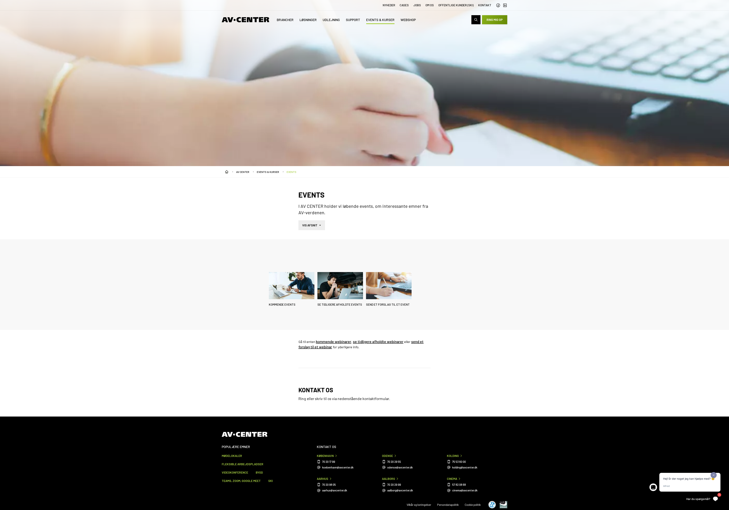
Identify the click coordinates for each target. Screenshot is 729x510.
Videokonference (235, 472)
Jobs (417, 5)
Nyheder (389, 5)
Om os (429, 5)
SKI (270, 481)
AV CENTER (242, 171)
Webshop (408, 20)
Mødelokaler (232, 455)
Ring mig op (495, 19)
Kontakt (484, 5)
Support (353, 20)
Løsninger (308, 20)
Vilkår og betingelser (419, 504)
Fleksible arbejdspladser (242, 464)
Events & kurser (380, 20)
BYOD (259, 472)
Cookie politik (473, 504)
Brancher (285, 20)
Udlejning (331, 20)
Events (291, 171)
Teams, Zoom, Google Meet (241, 481)
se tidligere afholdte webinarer (378, 341)
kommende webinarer (333, 341)
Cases (404, 5)
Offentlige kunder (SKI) (456, 5)
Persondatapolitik (448, 504)
